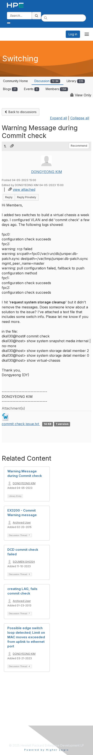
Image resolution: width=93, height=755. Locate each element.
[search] (36, 15)
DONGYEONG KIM (46, 172)
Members (56, 89)
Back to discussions (22, 112)
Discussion (46, 81)
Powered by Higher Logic (46, 749)
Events (31, 89)
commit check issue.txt (21, 424)
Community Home (15, 81)
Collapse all (79, 118)
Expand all (58, 118)
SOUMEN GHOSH (24, 561)
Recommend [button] (79, 145)
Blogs (9, 89)
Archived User (22, 522)
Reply (9, 197)
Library (75, 81)
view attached (24, 189)
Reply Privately (26, 197)
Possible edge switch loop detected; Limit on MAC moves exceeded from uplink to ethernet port (26, 637)
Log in (73, 34)
